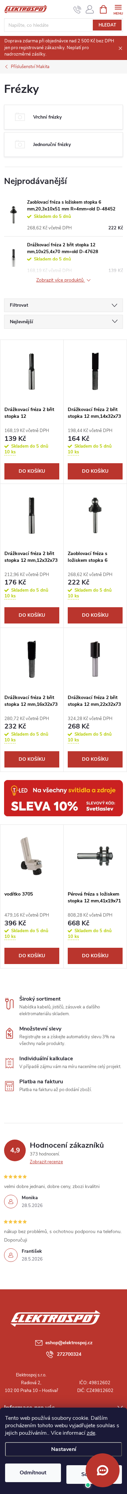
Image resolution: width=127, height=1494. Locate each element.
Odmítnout (33, 1472)
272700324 (69, 1354)
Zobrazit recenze (46, 1162)
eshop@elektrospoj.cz (68, 1342)
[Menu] (118, 9)
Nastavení (63, 1449)
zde (91, 1433)
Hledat (107, 25)
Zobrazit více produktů (60, 280)
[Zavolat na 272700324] (77, 9)
